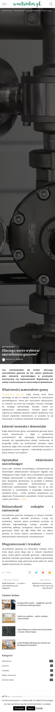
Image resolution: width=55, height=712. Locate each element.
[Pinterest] (43, 572)
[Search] (50, 4)
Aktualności (8, 347)
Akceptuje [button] (19, 708)
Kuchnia (5, 666)
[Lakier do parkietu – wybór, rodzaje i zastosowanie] (8, 618)
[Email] (49, 572)
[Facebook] (29, 572)
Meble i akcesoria (9, 675)
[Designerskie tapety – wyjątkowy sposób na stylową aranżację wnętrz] (8, 605)
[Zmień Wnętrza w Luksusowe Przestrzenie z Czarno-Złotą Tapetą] (8, 631)
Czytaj (39, 708)
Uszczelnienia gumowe (14, 394)
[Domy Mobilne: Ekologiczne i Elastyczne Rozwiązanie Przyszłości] (8, 644)
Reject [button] (31, 708)
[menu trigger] (5, 4)
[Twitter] (36, 572)
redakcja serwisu (14, 359)
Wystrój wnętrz (8, 680)
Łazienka (5, 670)
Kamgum (23, 499)
